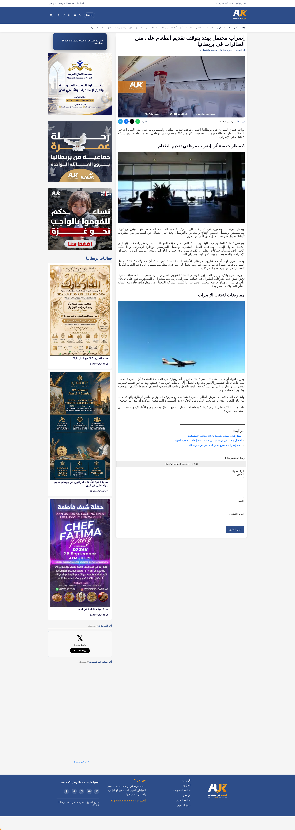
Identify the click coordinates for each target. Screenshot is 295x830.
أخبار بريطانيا (232, 28)
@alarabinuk (80, 650)
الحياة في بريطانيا (196, 28)
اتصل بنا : (140, 800)
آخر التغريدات (100, 625)
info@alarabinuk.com (122, 800)
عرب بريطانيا (215, 28)
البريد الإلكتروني (236, 514)
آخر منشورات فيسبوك (95, 661)
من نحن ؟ (140, 780)
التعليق (240, 474)
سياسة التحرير (183, 800)
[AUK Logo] (217, 798)
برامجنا (165, 28)
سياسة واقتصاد (209, 50)
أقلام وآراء (178, 28)
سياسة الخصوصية (66, 3)
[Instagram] (69, 15)
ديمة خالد (240, 121)
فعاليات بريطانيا (99, 258)
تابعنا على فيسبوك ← (80, 762)
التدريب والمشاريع (125, 28)
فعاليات (153, 28)
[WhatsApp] (137, 121)
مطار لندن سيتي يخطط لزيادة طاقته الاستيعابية (215, 435)
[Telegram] (120, 121)
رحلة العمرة (141, 28)
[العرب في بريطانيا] (239, 15)
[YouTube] (74, 15)
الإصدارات (93, 28)
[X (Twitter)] (80, 15)
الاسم (241, 501)
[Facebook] (58, 15)
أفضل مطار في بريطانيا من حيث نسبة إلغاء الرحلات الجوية (208, 440)
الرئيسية (243, 28)
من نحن (52, 3)
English (89, 15)
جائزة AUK (106, 28)
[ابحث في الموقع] (51, 15)
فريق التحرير (184, 805)
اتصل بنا (80, 3)
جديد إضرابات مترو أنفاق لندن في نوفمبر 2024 (215, 445)
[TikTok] (63, 15)
